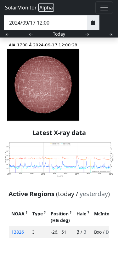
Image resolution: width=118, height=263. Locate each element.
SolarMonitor (29, 7)
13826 (17, 232)
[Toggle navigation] (104, 7)
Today (59, 34)
